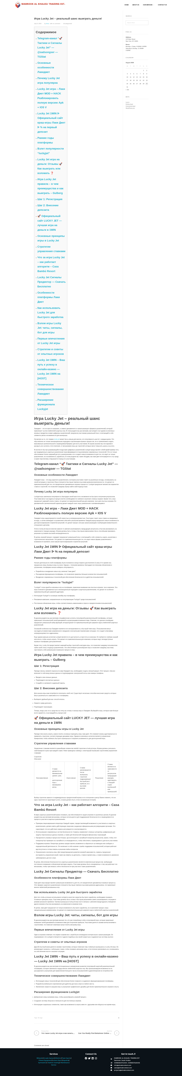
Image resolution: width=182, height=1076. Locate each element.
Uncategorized (67, 23)
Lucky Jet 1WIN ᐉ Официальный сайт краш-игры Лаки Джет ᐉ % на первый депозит (51, 122)
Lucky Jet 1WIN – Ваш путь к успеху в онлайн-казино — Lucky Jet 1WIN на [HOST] (51, 369)
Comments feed (130, 106)
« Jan (127, 89)
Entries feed (129, 104)
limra (47, 23)
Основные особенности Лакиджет (45, 67)
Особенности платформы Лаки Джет (48, 297)
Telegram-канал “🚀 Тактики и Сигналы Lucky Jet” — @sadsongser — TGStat (49, 47)
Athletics (58, 1058)
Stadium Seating (53, 1062)
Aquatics (65, 1060)
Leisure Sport (57, 1060)
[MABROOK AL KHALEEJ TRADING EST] (40, 4)
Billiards (39, 1058)
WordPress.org (130, 108)
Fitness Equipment (45, 1060)
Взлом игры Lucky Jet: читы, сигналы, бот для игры (49, 328)
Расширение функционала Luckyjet (46, 404)
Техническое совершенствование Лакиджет (50, 389)
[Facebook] (86, 1058)
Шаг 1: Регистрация (49, 199)
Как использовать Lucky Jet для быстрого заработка (50, 313)
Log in (127, 102)
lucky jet (57, 439)
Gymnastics (42, 1062)
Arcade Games (49, 1058)
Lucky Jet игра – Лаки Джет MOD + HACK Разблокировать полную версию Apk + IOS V (51, 98)
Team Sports (66, 1058)
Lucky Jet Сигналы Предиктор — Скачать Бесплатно (51, 282)
